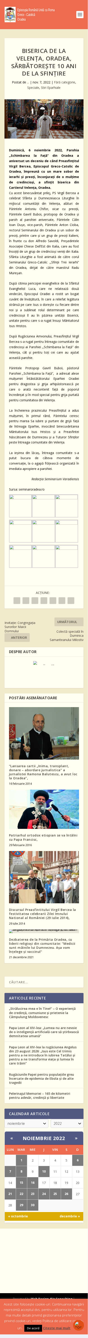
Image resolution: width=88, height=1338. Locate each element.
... (28, 82)
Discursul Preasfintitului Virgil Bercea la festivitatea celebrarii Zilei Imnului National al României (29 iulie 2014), (42, 914)
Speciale (33, 87)
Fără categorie (64, 82)
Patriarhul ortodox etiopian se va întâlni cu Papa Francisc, (43, 837)
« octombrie (18, 1216)
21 (10, 1194)
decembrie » (70, 1216)
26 (66, 1194)
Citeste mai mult (56, 1328)
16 (32, 1182)
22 (21, 1194)
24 (44, 1194)
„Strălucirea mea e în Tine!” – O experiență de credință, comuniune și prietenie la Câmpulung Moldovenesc (42, 1012)
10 (44, 1171)
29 (21, 1205)
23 (32, 1194)
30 (32, 1205)
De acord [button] (33, 1328)
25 (55, 1194)
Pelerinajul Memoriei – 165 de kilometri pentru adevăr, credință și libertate (39, 1095)
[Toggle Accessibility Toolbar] (78, 1325)
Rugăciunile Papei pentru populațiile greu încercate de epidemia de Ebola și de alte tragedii (41, 1078)
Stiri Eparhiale (51, 87)
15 (21, 1182)
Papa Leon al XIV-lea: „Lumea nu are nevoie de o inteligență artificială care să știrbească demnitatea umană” (44, 1032)
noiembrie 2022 (44, 1138)
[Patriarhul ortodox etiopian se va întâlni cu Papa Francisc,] (44, 809)
